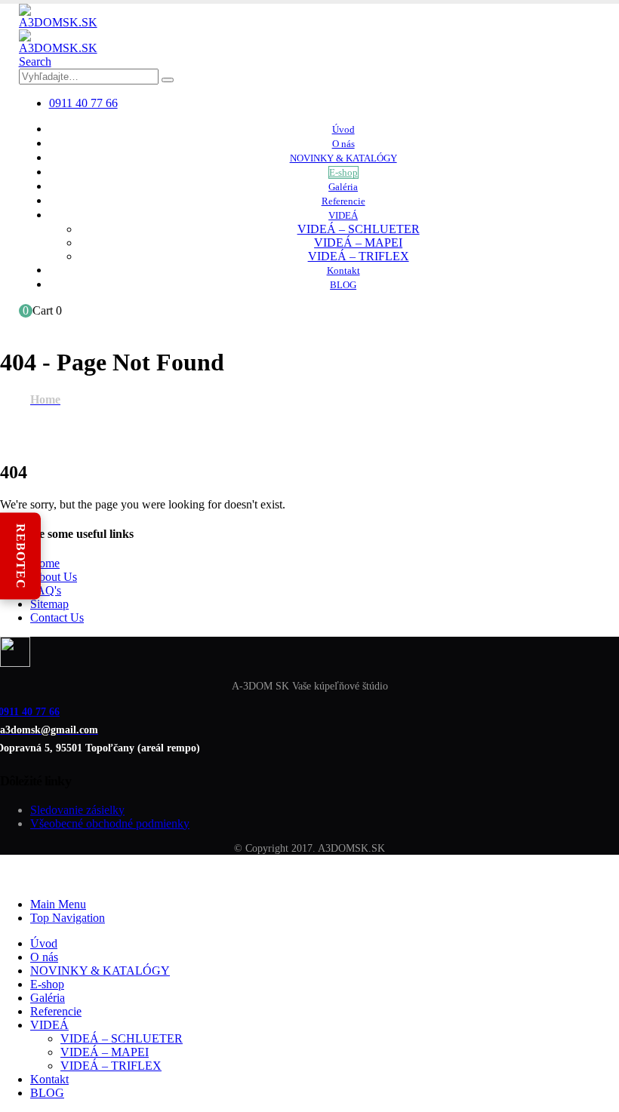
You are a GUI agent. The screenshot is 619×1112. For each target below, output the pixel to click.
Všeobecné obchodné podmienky (109, 823)
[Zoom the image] (309, 653)
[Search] (168, 80)
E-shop (343, 172)
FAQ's (45, 590)
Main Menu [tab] (58, 904)
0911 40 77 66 (83, 103)
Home (45, 563)
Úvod (343, 129)
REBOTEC (20, 556)
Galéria (343, 186)
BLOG (343, 284)
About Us (53, 576)
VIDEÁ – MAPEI (358, 242)
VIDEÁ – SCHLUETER (358, 229)
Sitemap (49, 603)
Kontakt (343, 270)
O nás (343, 143)
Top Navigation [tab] (67, 917)
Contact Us (57, 617)
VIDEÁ (343, 215)
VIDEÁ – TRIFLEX (358, 256)
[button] (35, 61)
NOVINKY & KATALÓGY (343, 158)
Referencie (343, 201)
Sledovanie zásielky (77, 809)
